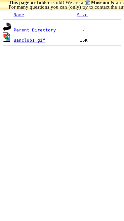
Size (82, 14)
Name (19, 14)
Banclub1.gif (29, 40)
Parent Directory (35, 30)
